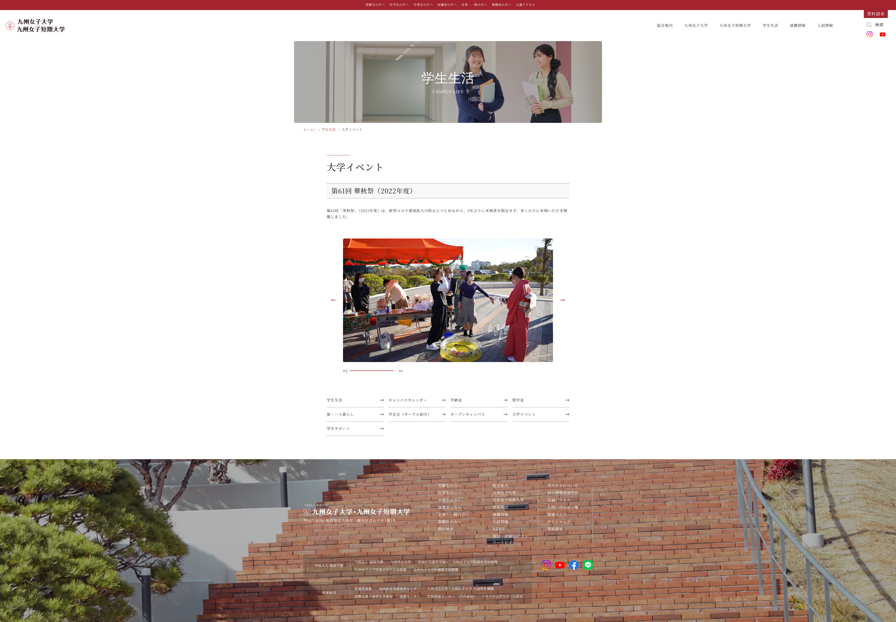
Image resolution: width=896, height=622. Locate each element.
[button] (337, 300)
